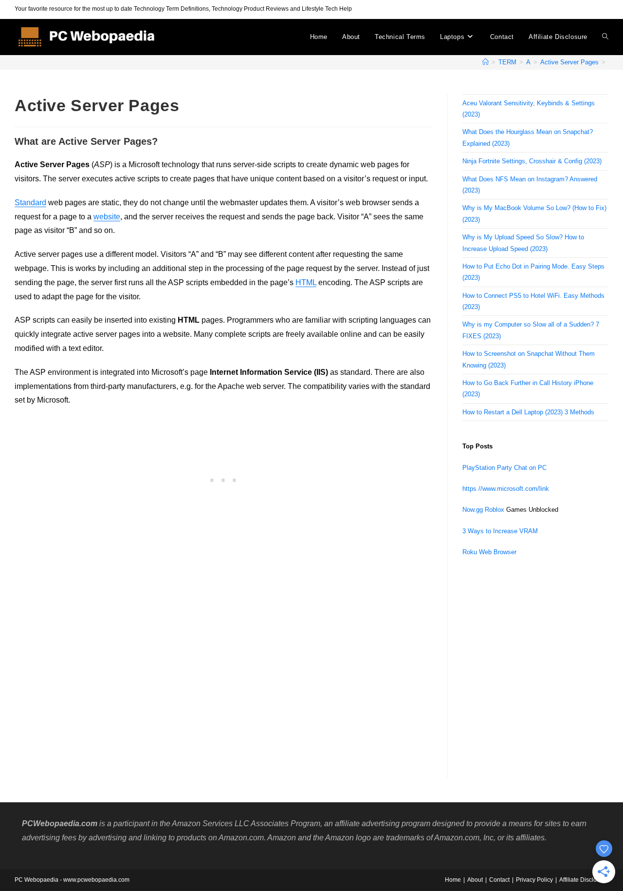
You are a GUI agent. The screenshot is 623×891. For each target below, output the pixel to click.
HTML (305, 282)
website (106, 217)
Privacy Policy (534, 879)
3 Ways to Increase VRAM (500, 531)
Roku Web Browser (489, 552)
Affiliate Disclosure (583, 879)
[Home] (485, 62)
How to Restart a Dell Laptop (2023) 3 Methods (528, 412)
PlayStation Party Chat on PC (504, 467)
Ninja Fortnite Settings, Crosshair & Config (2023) (532, 161)
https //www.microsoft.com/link (505, 488)
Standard (30, 202)
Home (453, 879)
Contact (499, 879)
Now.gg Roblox (483, 509)
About (475, 879)
